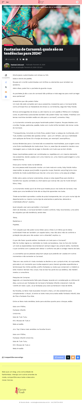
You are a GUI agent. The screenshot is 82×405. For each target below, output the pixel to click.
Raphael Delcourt (17, 65)
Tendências (8, 45)
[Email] (23, 59)
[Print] (26, 59)
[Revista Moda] (41, 2)
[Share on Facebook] (17, 59)
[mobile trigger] (3, 2)
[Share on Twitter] (20, 59)
